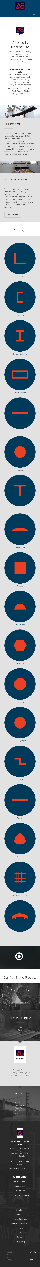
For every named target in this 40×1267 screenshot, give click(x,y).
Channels (20, 315)
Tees (20, 509)
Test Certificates (20, 1232)
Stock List (20, 1228)
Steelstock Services (20, 1182)
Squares (20, 586)
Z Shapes (20, 779)
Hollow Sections (20, 393)
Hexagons (20, 663)
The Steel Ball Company (20, 1195)
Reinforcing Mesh (20, 895)
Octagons (20, 702)
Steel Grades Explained (20, 1223)
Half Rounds (20, 625)
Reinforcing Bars (20, 857)
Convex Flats (20, 547)
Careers (20, 1237)
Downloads (20, 1210)
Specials (20, 934)
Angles (20, 277)
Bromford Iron (20, 1186)
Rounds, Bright (20, 741)
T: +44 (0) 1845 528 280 (20, 1162)
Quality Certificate (20, 1219)
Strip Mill (20, 818)
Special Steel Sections (20, 1191)
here (24, 88)
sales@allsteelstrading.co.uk (19, 1168)
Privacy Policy (20, 1241)
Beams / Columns (20, 354)
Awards (20, 1214)
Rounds (20, 470)
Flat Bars (20, 431)
